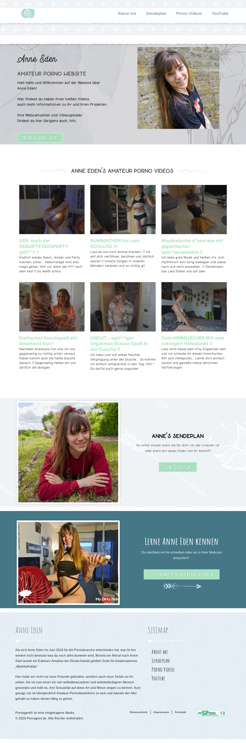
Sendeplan (156, 13)
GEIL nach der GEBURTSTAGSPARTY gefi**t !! (43, 246)
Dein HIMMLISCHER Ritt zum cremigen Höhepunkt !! (192, 340)
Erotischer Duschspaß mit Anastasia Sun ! (48, 340)
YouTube (220, 13)
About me (127, 13)
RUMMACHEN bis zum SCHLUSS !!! (115, 243)
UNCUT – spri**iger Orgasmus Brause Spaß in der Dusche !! (119, 343)
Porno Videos (189, 13)
